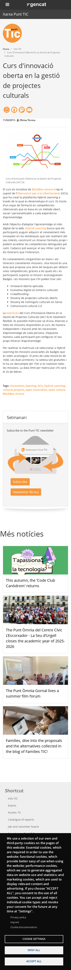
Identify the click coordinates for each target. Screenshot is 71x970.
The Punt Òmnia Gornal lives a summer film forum (32, 693)
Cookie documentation (23, 927)
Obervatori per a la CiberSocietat (38, 193)
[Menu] (7, 5)
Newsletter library (26, 492)
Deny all (34, 950)
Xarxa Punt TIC (15, 14)
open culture (56, 390)
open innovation (36, 390)
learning (31, 386)
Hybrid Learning (35, 228)
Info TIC (13, 798)
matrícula (12, 313)
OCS (40, 386)
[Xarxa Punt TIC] (14, 33)
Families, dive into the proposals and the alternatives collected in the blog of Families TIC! (34, 746)
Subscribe (20, 482)
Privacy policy (18, 917)
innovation (17, 386)
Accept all (34, 961)
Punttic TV (14, 812)
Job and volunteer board (23, 826)
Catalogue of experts (21, 819)
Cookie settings (34, 939)
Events (12, 805)
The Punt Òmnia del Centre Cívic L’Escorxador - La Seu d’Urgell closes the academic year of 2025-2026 (35, 638)
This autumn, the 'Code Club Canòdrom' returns (30, 583)
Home (6, 49)
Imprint (14, 922)
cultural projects (13, 390)
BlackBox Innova (42, 189)
